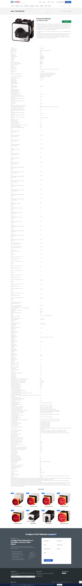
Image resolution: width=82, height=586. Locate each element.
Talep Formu (66, 21)
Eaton (61, 11)
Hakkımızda (17, 5)
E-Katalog (67, 2)
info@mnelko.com (40, 576)
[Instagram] (51, 2)
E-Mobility (41, 5)
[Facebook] (62, 573)
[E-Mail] (48, 2)
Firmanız (45, 544)
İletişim (50, 5)
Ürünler (22, 5)
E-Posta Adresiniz (59, 540)
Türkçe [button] (44, 2)
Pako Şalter (65, 11)
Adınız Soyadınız (46, 540)
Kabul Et (59, 584)
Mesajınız (45, 552)
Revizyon (37, 5)
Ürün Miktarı (58, 548)
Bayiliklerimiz (26, 5)
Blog (40, 2)
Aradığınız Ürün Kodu (47, 548)
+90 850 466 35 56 (60, 2)
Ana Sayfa (12, 5)
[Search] (70, 6)
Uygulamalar (32, 5)
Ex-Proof (45, 5)
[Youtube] (65, 573)
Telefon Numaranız (59, 544)
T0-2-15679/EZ (69, 11)
